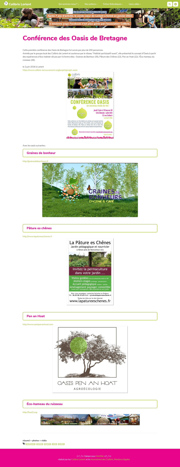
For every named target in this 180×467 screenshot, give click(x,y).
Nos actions (90, 4)
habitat (39, 444)
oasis (54, 444)
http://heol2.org (30, 412)
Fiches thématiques (112, 4)
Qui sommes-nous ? (68, 4)
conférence (30, 444)
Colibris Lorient (78, 459)
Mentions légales (122, 459)
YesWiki (100, 456)
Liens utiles (134, 4)
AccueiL (108, 20)
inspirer (47, 444)
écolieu (61, 444)
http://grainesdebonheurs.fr (35, 161)
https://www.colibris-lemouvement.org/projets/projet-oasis (50, 70)
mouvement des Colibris (101, 459)
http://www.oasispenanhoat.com (38, 324)
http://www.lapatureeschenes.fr (37, 236)
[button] (175, 4)
